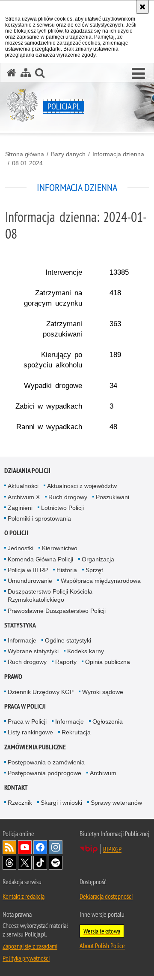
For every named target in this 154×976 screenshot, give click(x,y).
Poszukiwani (112, 497)
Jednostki (20, 548)
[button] (138, 74)
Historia (66, 570)
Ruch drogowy (67, 497)
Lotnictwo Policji (62, 507)
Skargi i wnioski (61, 802)
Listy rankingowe (30, 732)
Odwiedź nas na (25, 847)
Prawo (13, 676)
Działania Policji (27, 470)
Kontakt (16, 787)
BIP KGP (112, 849)
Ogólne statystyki (68, 640)
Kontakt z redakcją (23, 896)
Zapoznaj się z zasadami (30, 946)
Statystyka (20, 625)
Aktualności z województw (82, 485)
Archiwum (103, 773)
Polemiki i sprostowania (39, 518)
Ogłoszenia (107, 721)
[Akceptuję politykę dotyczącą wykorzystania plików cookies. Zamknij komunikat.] (142, 7)
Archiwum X (24, 497)
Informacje (22, 640)
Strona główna (24, 154)
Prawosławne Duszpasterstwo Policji (57, 610)
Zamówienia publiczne (35, 747)
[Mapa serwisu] (26, 72)
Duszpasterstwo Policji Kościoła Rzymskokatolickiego (50, 595)
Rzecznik (20, 802)
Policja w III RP (28, 570)
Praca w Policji (25, 706)
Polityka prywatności (26, 958)
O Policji (16, 532)
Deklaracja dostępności (106, 896)
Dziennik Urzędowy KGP (41, 691)
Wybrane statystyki (33, 651)
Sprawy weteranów (116, 802)
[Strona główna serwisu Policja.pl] (11, 72)
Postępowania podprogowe (44, 773)
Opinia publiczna (107, 661)
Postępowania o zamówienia (46, 762)
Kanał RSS (9, 847)
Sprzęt (94, 570)
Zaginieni (20, 507)
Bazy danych (68, 154)
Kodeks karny (85, 651)
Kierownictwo (59, 548)
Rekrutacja (76, 732)
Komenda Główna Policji (40, 559)
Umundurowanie (30, 580)
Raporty (66, 661)
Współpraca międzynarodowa (101, 580)
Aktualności (23, 485)
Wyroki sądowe (102, 691)
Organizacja (98, 559)
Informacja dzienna (118, 154)
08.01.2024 (27, 163)
